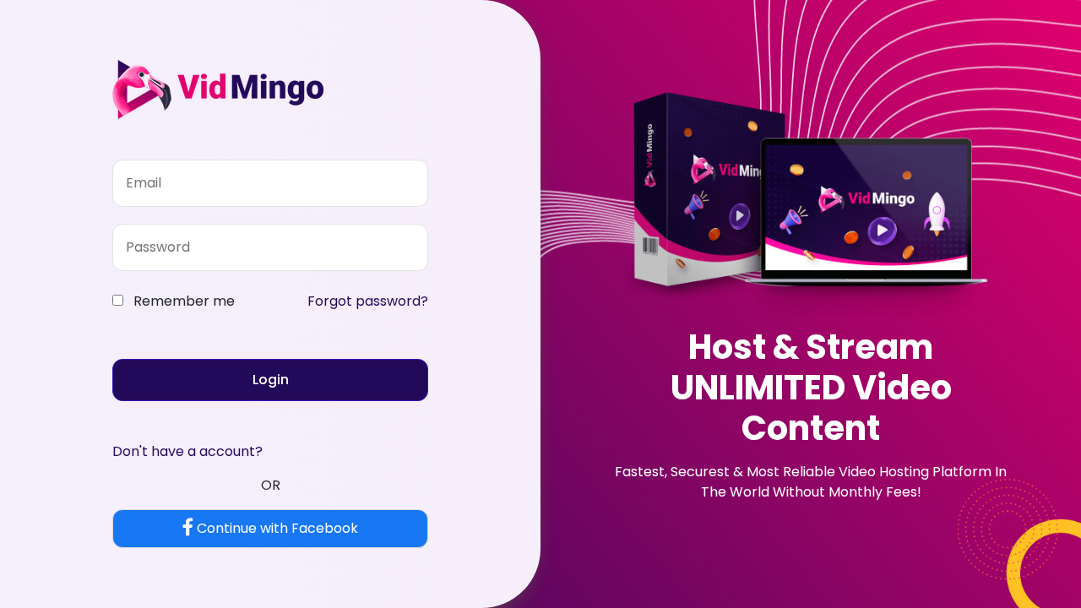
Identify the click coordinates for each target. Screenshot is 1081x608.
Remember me (184, 301)
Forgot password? (367, 301)
